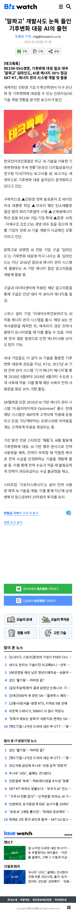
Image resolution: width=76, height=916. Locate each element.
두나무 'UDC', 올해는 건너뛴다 (30, 773)
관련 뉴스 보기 (13, 522)
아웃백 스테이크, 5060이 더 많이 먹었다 (36, 710)
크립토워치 (12, 866)
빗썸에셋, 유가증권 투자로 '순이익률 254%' (39, 803)
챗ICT (8, 842)
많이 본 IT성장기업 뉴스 (20, 740)
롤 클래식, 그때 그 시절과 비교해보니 (52, 857)
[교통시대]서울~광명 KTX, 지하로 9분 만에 (38, 703)
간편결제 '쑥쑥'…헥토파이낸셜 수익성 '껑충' (39, 780)
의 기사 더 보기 (21, 513)
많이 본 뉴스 (13, 647)
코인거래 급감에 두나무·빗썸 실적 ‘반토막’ (38, 765)
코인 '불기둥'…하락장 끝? (26, 680)
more (68, 834)
